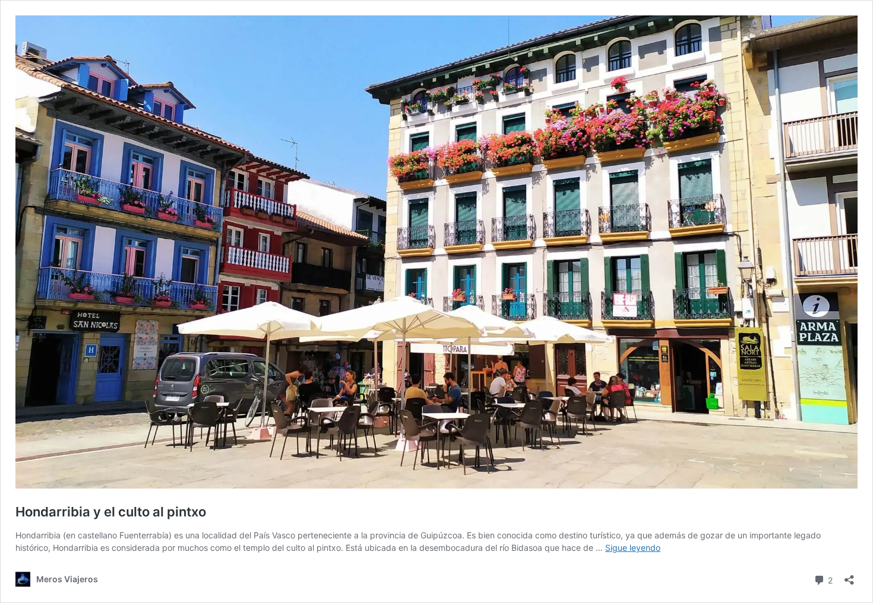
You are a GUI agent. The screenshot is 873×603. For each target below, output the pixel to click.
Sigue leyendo (632, 548)
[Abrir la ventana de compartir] (849, 576)
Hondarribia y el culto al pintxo (110, 511)
